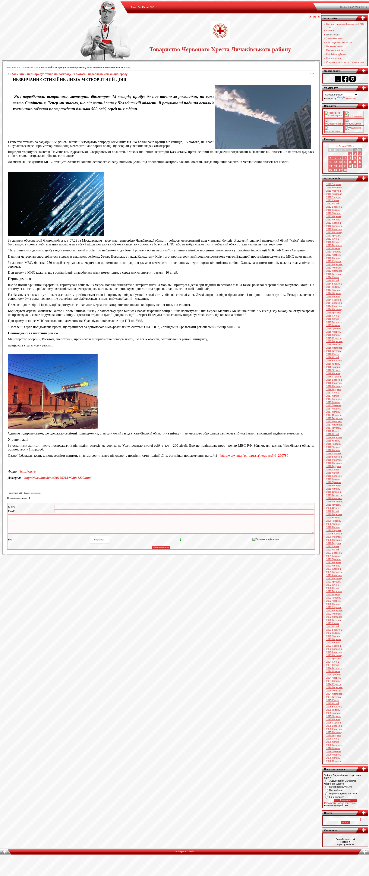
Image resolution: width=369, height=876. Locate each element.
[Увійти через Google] (352, 79)
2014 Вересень (334, 303)
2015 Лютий (332, 319)
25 (330, 170)
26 (335, 170)
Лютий (29, 67)
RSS (152, 7)
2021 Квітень (333, 556)
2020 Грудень (333, 543)
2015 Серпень (333, 338)
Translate (351, 98)
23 (355, 166)
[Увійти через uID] (338, 79)
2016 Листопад (334, 386)
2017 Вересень (334, 418)
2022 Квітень (333, 594)
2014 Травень (333, 290)
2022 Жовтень (334, 613)
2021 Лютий (332, 549)
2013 (21, 67)
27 (340, 170)
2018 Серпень (333, 453)
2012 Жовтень (334, 229)
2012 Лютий (332, 203)
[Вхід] (319, 17)
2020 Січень (332, 508)
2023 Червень (333, 639)
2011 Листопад (334, 194)
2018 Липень (333, 450)
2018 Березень (334, 437)
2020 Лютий (332, 511)
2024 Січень (332, 661)
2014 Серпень (333, 299)
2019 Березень (334, 476)
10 (360, 158)
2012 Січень (332, 200)
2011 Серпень (333, 184)
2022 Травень (333, 597)
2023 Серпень (333, 645)
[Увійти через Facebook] (345, 79)
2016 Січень (332, 354)
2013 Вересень (334, 264)
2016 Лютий (332, 357)
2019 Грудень (333, 504)
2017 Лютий (332, 396)
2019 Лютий (332, 472)
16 (355, 162)
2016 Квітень (333, 363)
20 (340, 166)
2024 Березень (334, 668)
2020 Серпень (333, 530)
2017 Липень (333, 412)
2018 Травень (333, 444)
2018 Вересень (334, 456)
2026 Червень (333, 754)
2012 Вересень (334, 226)
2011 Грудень (333, 197)
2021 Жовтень (334, 575)
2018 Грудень (333, 466)
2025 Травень (333, 713)
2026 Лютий (332, 742)
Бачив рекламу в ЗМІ (340, 786)
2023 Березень (334, 629)
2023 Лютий (332, 626)
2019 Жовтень (334, 498)
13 (340, 162)
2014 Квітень (333, 287)
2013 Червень (333, 255)
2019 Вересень (334, 495)
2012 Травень (333, 213)
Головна (11, 67)
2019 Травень (333, 482)
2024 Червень (333, 677)
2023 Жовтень (334, 652)
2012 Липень (333, 219)
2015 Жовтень (334, 344)
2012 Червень (333, 216)
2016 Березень (334, 360)
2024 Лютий (332, 665)
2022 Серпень (333, 607)
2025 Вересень (334, 726)
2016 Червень (333, 370)
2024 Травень (333, 674)
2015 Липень (333, 335)
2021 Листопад (334, 578)
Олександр (36, 493)
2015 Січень (332, 315)
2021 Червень (333, 562)
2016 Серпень (333, 376)
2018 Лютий (332, 434)
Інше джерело (336, 797)
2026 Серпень (333, 761)
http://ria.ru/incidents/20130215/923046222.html (57, 478)
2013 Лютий (332, 242)
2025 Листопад (334, 732)
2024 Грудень (333, 697)
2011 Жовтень (333, 190)
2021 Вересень (334, 572)
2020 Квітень (333, 517)
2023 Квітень (333, 633)
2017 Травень (333, 405)
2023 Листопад (334, 655)
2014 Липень (333, 296)
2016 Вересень (334, 380)
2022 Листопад (334, 617)
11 (330, 162)
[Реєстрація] (314, 17)
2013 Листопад (334, 271)
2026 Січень (332, 738)
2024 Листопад (334, 694)
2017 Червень (333, 408)
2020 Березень (334, 514)
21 (345, 166)
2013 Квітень (333, 248)
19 (335, 166)
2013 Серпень (333, 261)
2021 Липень (333, 565)
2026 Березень (334, 745)
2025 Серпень (333, 722)
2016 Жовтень (334, 383)
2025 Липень (333, 719)
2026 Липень (333, 758)
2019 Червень (333, 485)
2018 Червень (333, 447)
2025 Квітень (333, 710)
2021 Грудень (333, 581)
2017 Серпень (333, 415)
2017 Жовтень (334, 421)
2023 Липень (333, 642)
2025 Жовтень (334, 729)
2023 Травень (333, 636)
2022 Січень (332, 585)
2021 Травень (333, 559)
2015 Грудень (333, 351)
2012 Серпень (333, 223)
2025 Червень (333, 716)
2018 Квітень (333, 440)
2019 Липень (333, 488)
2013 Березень (334, 245)
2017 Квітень (333, 402)
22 (350, 166)
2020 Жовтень (334, 537)
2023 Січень (332, 623)
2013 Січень (332, 239)
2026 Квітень (333, 748)
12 (335, 162)
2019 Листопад (334, 501)
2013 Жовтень (334, 267)
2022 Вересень (334, 610)
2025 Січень (332, 700)
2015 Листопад (334, 347)
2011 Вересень (334, 187)
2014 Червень (333, 293)
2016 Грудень (333, 389)
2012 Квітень (333, 210)
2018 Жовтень (334, 460)
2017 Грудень (333, 428)
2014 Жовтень (334, 306)
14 (345, 162)
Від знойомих (336, 790)
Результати (330, 803)
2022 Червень (333, 601)
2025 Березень (334, 706)
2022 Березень (334, 591)
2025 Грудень (333, 735)
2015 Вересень (334, 341)
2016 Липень (333, 373)
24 (360, 166)
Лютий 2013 (345, 146)
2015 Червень (333, 331)
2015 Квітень (333, 325)
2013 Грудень (333, 274)
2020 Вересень (334, 533)
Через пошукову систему (343, 793)
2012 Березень (334, 206)
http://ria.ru (28, 471)
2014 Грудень (333, 312)
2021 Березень (334, 553)
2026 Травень (333, 751)
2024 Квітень (333, 671)
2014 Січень (332, 277)
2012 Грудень (333, 235)
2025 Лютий (332, 703)
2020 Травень (333, 520)
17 (360, 162)
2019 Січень (332, 469)
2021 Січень (332, 546)
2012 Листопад (334, 232)
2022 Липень (333, 604)
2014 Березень (334, 283)
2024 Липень (333, 681)
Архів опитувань (347, 803)
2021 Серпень (333, 569)
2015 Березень (334, 322)
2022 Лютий (332, 588)
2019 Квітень (333, 479)
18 (330, 166)
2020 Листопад (334, 540)
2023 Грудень (333, 658)
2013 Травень (333, 251)
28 (345, 170)
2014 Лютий (332, 280)
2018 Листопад (334, 463)
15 (37, 67)
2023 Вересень (334, 649)
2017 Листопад (334, 424)
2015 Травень (333, 328)
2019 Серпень (333, 492)
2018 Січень (332, 431)
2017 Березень (334, 399)
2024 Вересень (334, 687)
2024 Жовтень (334, 690)
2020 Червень (333, 524)
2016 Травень (333, 367)
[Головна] (310, 17)
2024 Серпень (333, 684)
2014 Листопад (334, 309)
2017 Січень (332, 392)
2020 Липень (333, 527)
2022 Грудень (333, 620)
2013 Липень (333, 258)
